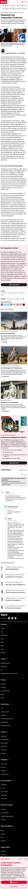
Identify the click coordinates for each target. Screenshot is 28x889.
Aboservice (4, 855)
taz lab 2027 (4, 798)
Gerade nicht (20, 859)
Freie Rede (3, 750)
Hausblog (3, 687)
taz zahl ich (3, 715)
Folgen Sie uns (4, 618)
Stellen (2, 694)
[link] (5, 6)
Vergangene (4, 795)
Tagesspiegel (13, 64)
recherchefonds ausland (7, 718)
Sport (2, 642)
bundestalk (3, 736)
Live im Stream (4, 791)
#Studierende (4, 292)
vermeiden (13, 173)
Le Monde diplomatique (7, 816)
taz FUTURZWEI (5, 813)
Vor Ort (3, 788)
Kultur (2, 639)
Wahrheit (3, 652)
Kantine (3, 834)
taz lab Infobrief (5, 774)
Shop (2, 837)
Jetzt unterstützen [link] (14, 284)
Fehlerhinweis (18, 299)
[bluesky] (12, 619)
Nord (2, 649)
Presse (2, 698)
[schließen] (25, 859)
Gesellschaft (4, 635)
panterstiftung (4, 722)
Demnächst (4, 784)
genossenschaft (5, 711)
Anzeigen (3, 841)
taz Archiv (3, 819)
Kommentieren (10, 299)
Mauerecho (4, 746)
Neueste (21, 470)
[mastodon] (9, 619)
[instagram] (15, 619)
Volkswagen (4, 666)
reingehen (3, 753)
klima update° (4, 743)
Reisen (2, 830)
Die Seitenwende (5, 691)
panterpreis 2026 (5, 725)
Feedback (3, 851)
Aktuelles (3, 684)
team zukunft (4, 764)
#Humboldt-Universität (13, 292)
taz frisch (3, 767)
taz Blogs (3, 809)
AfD (2, 670)
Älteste (25, 470)
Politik (2, 628)
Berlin (2, 645)
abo (2, 708)
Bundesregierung (5, 663)
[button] (26, 2)
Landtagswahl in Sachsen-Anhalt (9, 673)
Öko (2, 632)
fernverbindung (5, 739)
